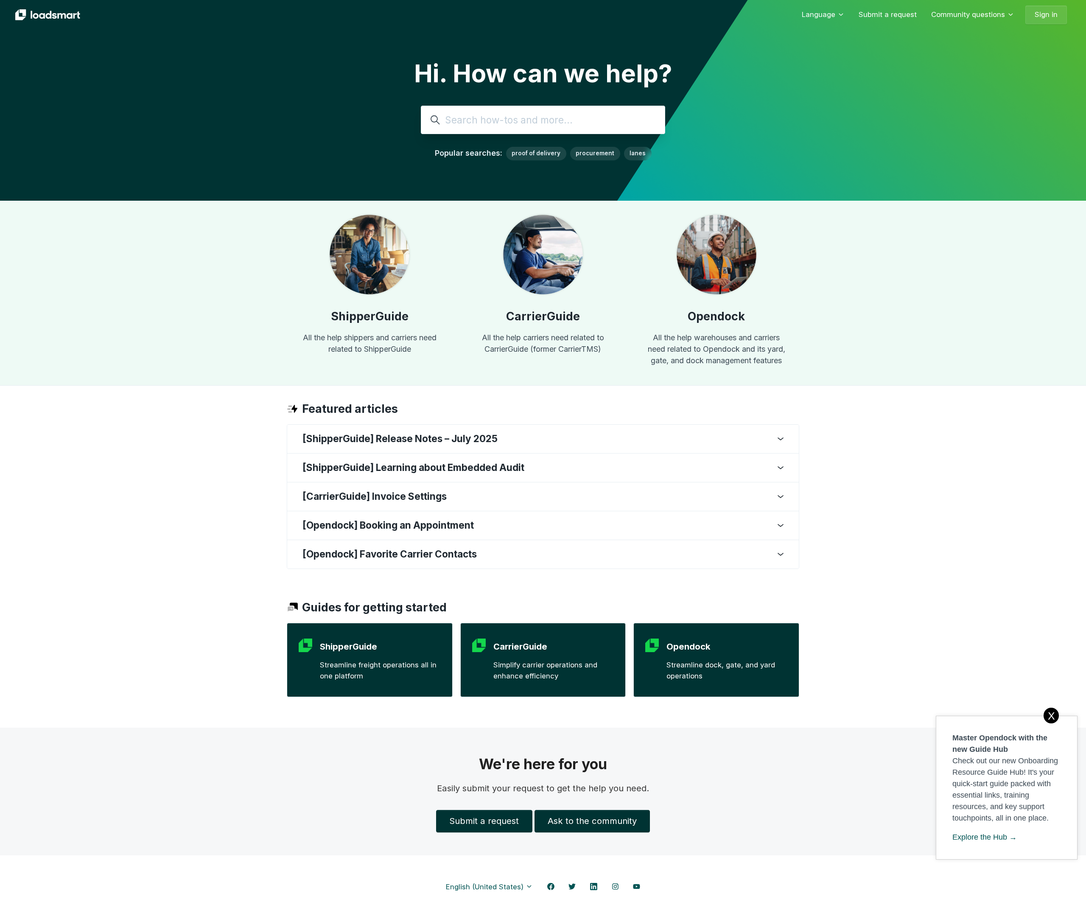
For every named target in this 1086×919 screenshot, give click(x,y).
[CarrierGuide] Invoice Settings (374, 496)
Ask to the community (592, 820)
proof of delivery (536, 153)
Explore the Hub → (984, 837)
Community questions (969, 14)
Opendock (716, 316)
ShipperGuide (370, 316)
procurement (595, 153)
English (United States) (486, 887)
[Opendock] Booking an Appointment (388, 525)
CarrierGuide (543, 316)
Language (819, 14)
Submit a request (888, 14)
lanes (638, 153)
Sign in (1046, 14)
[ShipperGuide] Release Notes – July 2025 (400, 438)
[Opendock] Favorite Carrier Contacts (389, 554)
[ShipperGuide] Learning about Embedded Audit (413, 467)
